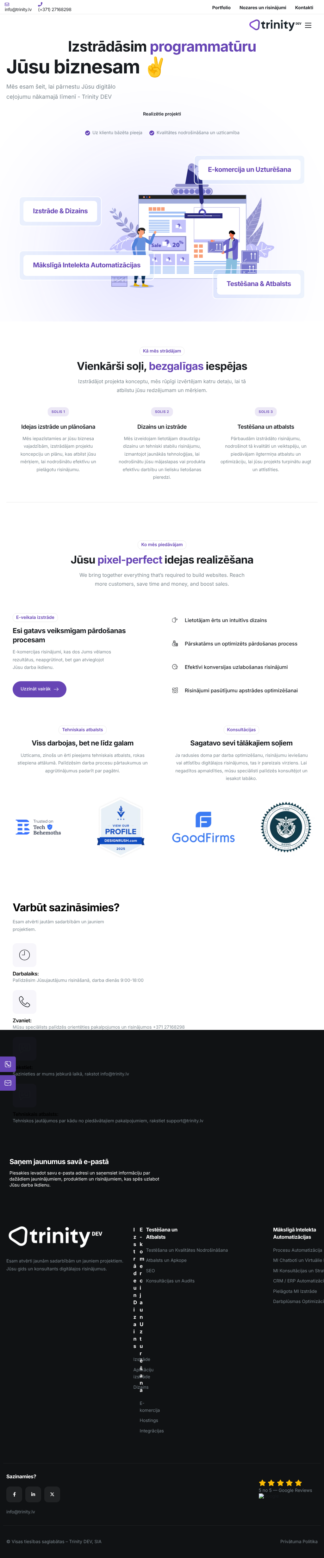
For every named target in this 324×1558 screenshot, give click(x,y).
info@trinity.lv (18, 9)
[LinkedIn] (33, 1494)
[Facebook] (14, 1494)
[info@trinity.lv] (7, 3)
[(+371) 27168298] (40, 3)
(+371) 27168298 (54, 9)
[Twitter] (52, 1494)
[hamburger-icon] (308, 25)
